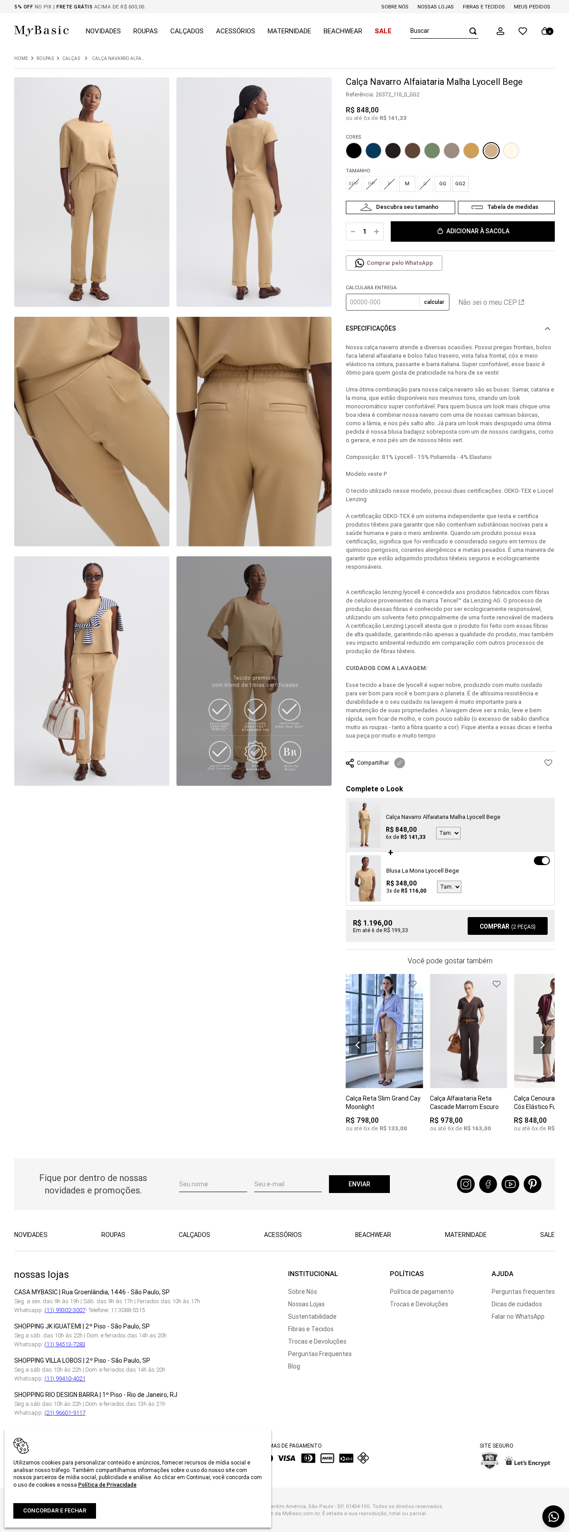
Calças (71, 58)
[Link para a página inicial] (21, 58)
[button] (500, 31)
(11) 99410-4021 (64, 1378)
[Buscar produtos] (470, 31)
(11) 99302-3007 (64, 1310)
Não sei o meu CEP (487, 302)
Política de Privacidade (107, 1484)
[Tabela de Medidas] (506, 207)
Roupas (45, 58)
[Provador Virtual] (400, 207)
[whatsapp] (553, 1516)
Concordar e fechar (54, 1510)
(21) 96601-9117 (64, 1412)
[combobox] (444, 31)
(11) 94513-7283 (64, 1344)
